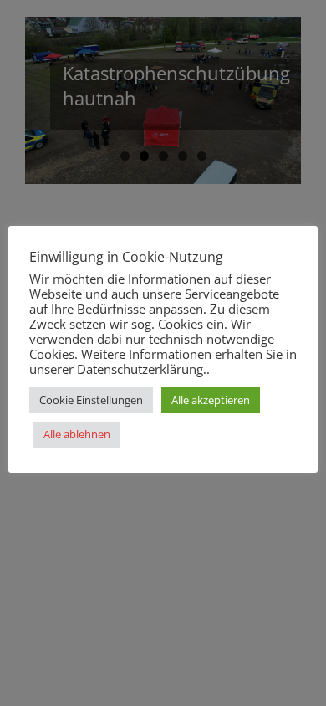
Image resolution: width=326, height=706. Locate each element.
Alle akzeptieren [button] (210, 399)
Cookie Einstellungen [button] (91, 399)
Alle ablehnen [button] (76, 434)
